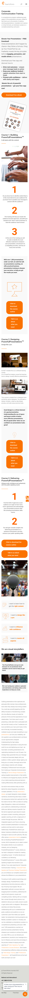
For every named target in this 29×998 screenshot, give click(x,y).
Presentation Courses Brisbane (10, 947)
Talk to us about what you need (14, 323)
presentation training (15, 837)
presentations (5, 734)
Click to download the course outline (14, 308)
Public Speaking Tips (14, 945)
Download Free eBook (14, 95)
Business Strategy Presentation (18, 870)
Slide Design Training (9, 952)
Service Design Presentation (16, 772)
